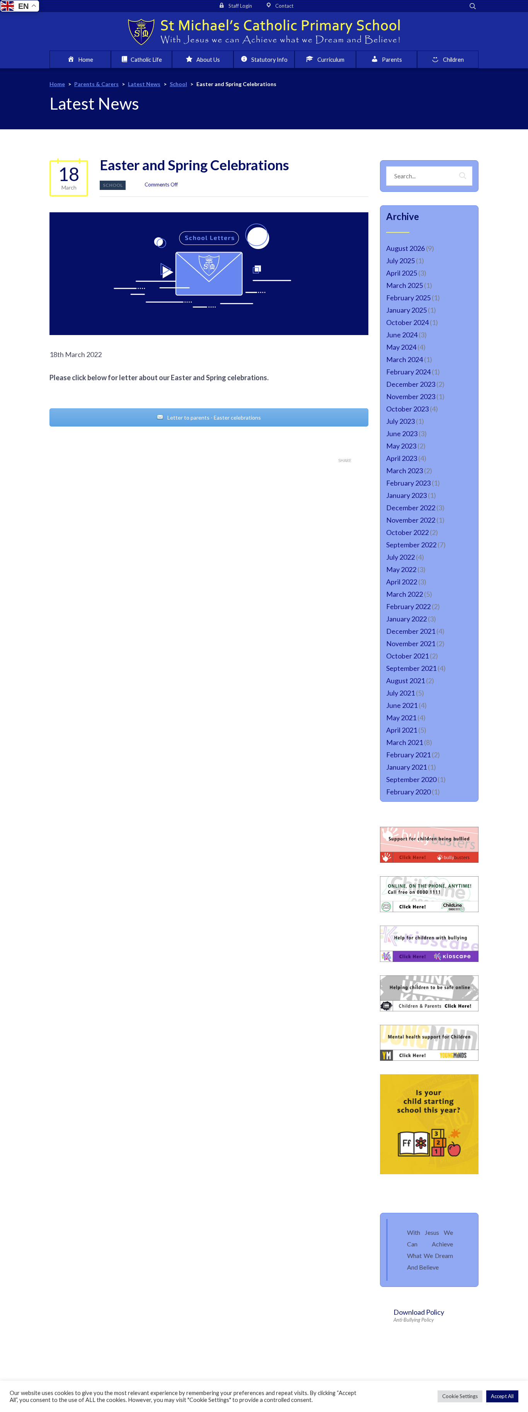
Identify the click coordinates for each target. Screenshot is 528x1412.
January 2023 (406, 495)
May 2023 (401, 446)
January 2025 (406, 310)
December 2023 (410, 384)
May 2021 (401, 717)
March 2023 (404, 470)
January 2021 (406, 767)
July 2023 (400, 421)
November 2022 (410, 520)
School (113, 185)
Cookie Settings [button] (460, 1396)
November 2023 (410, 396)
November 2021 (410, 643)
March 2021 (404, 742)
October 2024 (407, 322)
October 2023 (407, 409)
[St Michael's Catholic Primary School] (264, 31)
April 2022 (401, 581)
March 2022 (404, 594)
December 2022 (410, 507)
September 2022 (411, 544)
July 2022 (400, 557)
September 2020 (411, 779)
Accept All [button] (502, 1396)
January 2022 (406, 619)
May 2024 (401, 347)
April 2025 (401, 273)
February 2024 (408, 371)
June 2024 (401, 334)
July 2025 (400, 260)
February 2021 (408, 754)
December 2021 (410, 631)
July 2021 (400, 693)
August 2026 (405, 248)
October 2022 (407, 532)
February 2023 (408, 483)
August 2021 (405, 680)
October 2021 (407, 656)
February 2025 (408, 297)
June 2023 (401, 433)
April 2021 (401, 730)
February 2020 (408, 791)
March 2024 (404, 359)
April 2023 (401, 458)
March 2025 (404, 285)
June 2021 (401, 705)
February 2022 (408, 606)
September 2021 (411, 668)
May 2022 (401, 569)
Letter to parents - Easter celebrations (213, 417)
